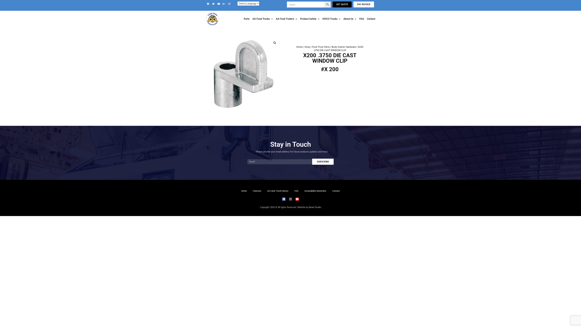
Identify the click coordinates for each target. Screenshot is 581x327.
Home (299, 51)
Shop (307, 51)
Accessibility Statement (315, 195)
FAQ (361, 23)
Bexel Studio (315, 211)
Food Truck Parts (321, 51)
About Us (348, 23)
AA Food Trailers (285, 23)
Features (257, 195)
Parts (246, 23)
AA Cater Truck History (277, 195)
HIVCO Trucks (329, 23)
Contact (371, 23)
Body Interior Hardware (344, 51)
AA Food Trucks (261, 23)
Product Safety (308, 23)
